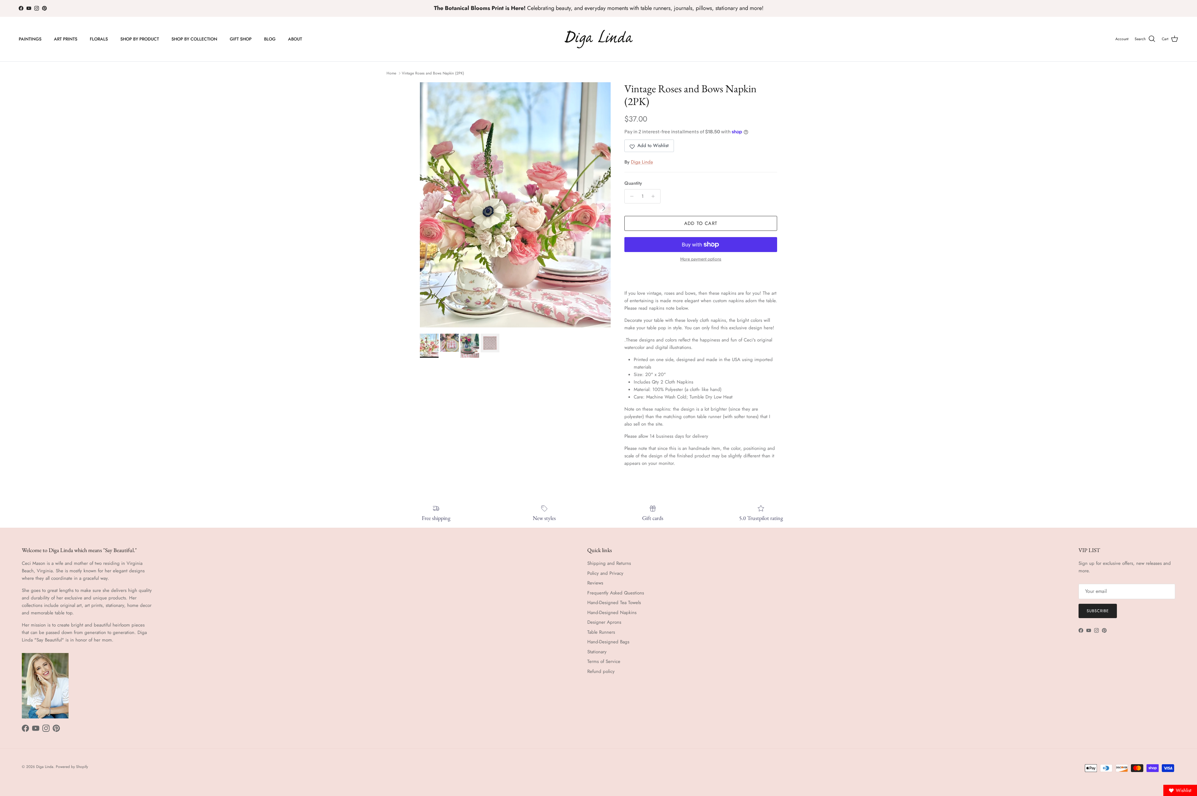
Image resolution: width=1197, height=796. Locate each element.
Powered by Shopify (72, 767)
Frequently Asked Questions (615, 592)
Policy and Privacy (605, 573)
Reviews (595, 582)
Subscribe (1098, 611)
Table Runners (601, 632)
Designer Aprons (604, 622)
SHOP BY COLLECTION (194, 39)
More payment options (700, 259)
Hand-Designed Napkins (612, 612)
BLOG (270, 39)
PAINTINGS (30, 39)
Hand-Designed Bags (608, 641)
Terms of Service (603, 661)
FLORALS (99, 39)
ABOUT (295, 39)
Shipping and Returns (609, 563)
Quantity (633, 183)
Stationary (597, 651)
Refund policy (601, 671)
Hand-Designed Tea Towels (614, 602)
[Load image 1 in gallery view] (515, 204)
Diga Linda (642, 162)
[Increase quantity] (654, 196)
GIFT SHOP (241, 39)
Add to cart (700, 223)
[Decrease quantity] (630, 196)
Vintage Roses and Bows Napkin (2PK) (433, 73)
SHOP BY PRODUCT (139, 39)
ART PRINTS (65, 39)
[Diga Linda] (599, 39)
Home (391, 73)
